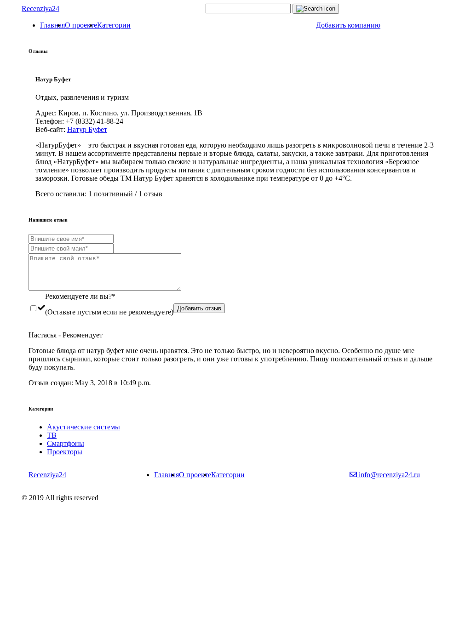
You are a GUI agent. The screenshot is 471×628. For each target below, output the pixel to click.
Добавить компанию (348, 25)
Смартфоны (65, 443)
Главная (52, 25)
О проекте (81, 25)
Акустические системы (83, 427)
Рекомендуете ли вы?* (80, 296)
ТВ (52, 435)
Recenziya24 (40, 8)
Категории (114, 25)
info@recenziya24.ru (388, 475)
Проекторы (64, 452)
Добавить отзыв (199, 308)
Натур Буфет (87, 129)
